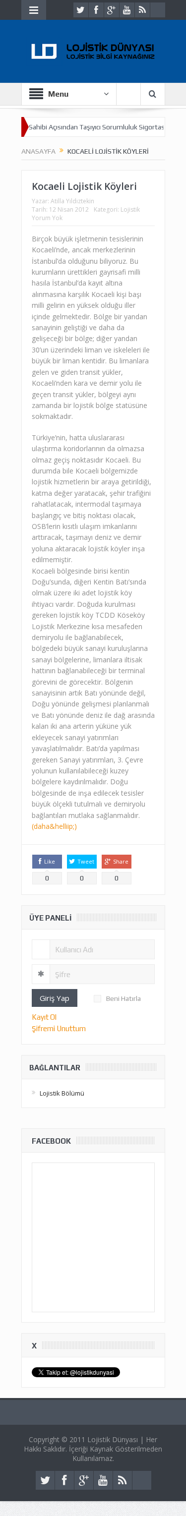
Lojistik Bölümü (62, 1093)
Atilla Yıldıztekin (72, 201)
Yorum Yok (47, 218)
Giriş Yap (54, 998)
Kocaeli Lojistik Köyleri (84, 186)
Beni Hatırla (123, 998)
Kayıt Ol (44, 1017)
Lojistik (130, 209)
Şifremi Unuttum (59, 1028)
